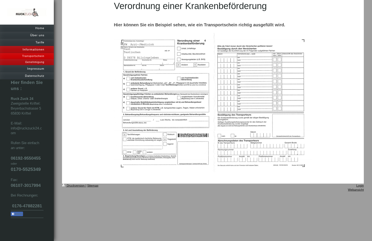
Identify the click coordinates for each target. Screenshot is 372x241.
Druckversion (75, 185)
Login (360, 185)
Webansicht (356, 189)
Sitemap (92, 185)
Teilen (18, 214)
